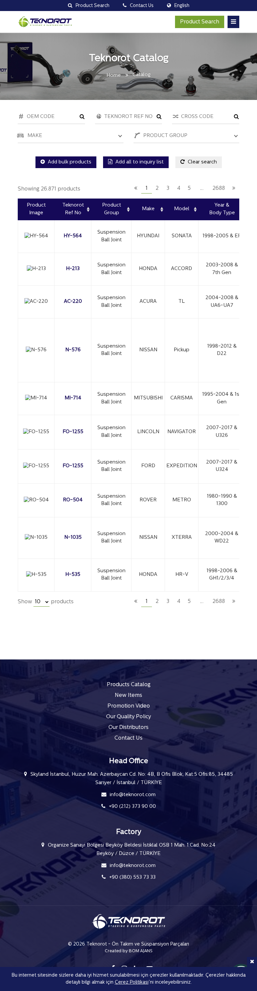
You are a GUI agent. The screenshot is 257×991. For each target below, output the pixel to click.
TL (181, 301)
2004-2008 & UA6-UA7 (221, 301)
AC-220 (73, 301)
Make (148, 209)
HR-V (181, 574)
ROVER (148, 500)
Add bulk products (69, 162)
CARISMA (181, 398)
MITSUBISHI (148, 398)
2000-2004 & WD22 (221, 537)
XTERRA (182, 537)
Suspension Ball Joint (111, 236)
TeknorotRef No (73, 209)
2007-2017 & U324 (221, 466)
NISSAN (148, 350)
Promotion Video (128, 706)
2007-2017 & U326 (221, 431)
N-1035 (73, 537)
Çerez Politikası (132, 982)
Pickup (181, 350)
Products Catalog (129, 685)
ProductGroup (111, 209)
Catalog (142, 75)
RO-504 (73, 500)
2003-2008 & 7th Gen (222, 269)
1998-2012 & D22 (222, 350)
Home (113, 75)
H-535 (72, 574)
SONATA (182, 236)
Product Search (199, 22)
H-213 (73, 268)
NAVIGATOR (181, 432)
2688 (218, 188)
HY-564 (73, 236)
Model (181, 209)
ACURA (148, 301)
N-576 (73, 350)
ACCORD (181, 268)
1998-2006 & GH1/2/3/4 (221, 575)
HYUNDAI (148, 236)
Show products (46, 602)
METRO (181, 500)
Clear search (201, 162)
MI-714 (73, 398)
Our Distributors (128, 727)
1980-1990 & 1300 (222, 500)
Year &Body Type (222, 209)
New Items (128, 695)
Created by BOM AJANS (129, 951)
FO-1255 (73, 432)
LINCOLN (148, 432)
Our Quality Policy (128, 717)
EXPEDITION (181, 466)
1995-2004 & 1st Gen (221, 398)
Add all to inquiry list (139, 162)
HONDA (148, 268)
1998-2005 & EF (221, 236)
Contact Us (128, 738)
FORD (148, 466)
